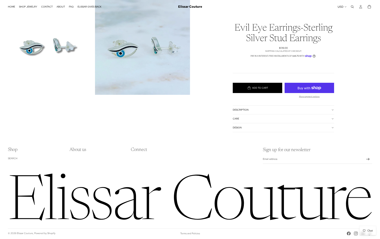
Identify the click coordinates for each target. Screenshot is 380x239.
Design (237, 127)
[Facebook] (348, 233)
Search (12, 158)
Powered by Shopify (44, 233)
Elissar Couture (25, 233)
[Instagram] (355, 233)
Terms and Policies (190, 233)
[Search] (352, 6)
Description (241, 109)
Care (236, 118)
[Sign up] (368, 159)
